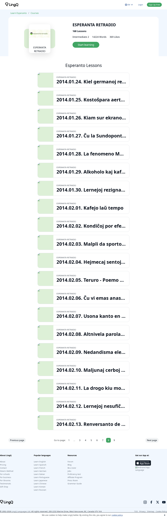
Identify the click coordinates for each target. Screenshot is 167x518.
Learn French (39, 468)
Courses (35, 13)
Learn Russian (40, 490)
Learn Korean (40, 486)
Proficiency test (74, 474)
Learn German (40, 471)
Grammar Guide (75, 483)
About (2, 461)
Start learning (86, 45)
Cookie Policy (161, 511)
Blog (69, 465)
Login (140, 4)
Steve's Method (6, 471)
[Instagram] (145, 502)
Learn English (40, 461)
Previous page (17, 440)
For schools (5, 474)
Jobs (69, 471)
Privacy (142, 511)
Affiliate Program (75, 477)
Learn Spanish (40, 465)
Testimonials (5, 483)
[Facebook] (151, 502)
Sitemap (150, 511)
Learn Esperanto (18, 13)
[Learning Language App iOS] (143, 463)
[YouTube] (164, 502)
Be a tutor (72, 468)
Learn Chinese (40, 483)
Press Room (73, 480)
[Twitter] (157, 502)
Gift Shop (4, 486)
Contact (3, 468)
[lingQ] (11, 5)
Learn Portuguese (41, 477)
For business (5, 477)
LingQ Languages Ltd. (21, 511)
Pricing (3, 465)
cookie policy (117, 515)
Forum (70, 461)
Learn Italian (39, 474)
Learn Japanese (40, 480)
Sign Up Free (154, 4)
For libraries (5, 480)
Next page (152, 440)
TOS (136, 511)
